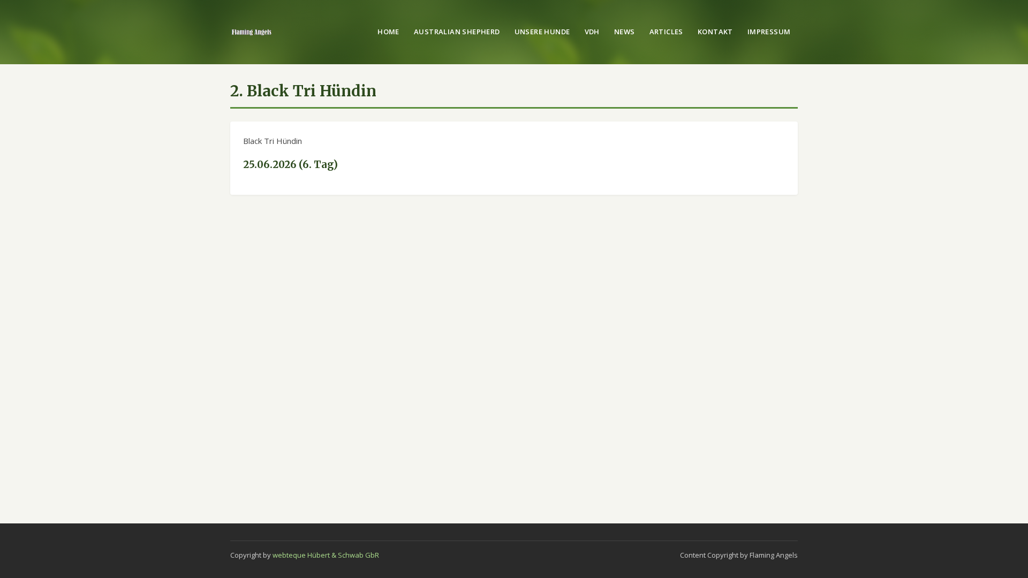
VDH (592, 31)
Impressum (769, 31)
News (624, 31)
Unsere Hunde (542, 31)
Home (388, 31)
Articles (666, 31)
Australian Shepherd (457, 31)
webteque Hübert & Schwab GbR (326, 555)
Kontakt (715, 31)
